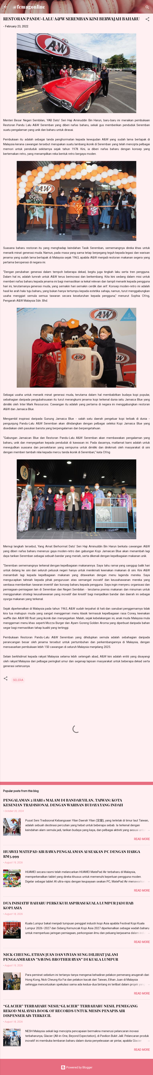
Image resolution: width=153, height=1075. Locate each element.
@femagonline (29, 7)
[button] (147, 20)
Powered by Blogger (79, 1067)
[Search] (147, 8)
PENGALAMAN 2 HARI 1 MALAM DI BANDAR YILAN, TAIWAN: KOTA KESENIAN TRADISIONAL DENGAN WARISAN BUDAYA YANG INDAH (63, 802)
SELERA (18, 680)
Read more (142, 839)
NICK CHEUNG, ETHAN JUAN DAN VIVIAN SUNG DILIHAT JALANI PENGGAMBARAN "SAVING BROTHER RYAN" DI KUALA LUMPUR (60, 957)
